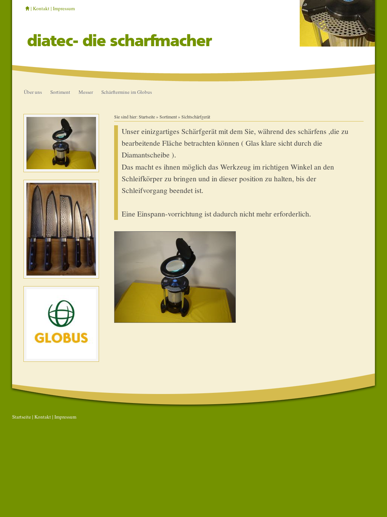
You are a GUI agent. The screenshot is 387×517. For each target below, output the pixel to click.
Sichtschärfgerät (195, 117)
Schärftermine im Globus (126, 92)
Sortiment (60, 92)
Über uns (33, 92)
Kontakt (41, 8)
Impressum (64, 8)
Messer (86, 92)
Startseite (147, 117)
